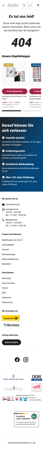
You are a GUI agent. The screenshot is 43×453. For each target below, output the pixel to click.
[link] (13, 5)
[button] (3, 5)
